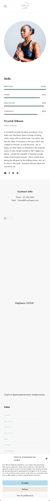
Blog (6, 439)
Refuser (25, 489)
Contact (7, 445)
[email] (5, 173)
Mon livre (7, 427)
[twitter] (17, 173)
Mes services (9, 421)
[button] (46, 458)
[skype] (13, 173)
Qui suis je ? (9, 433)
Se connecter (9, 451)
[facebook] (9, 173)
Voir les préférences (25, 495)
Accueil (7, 415)
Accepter (25, 483)
